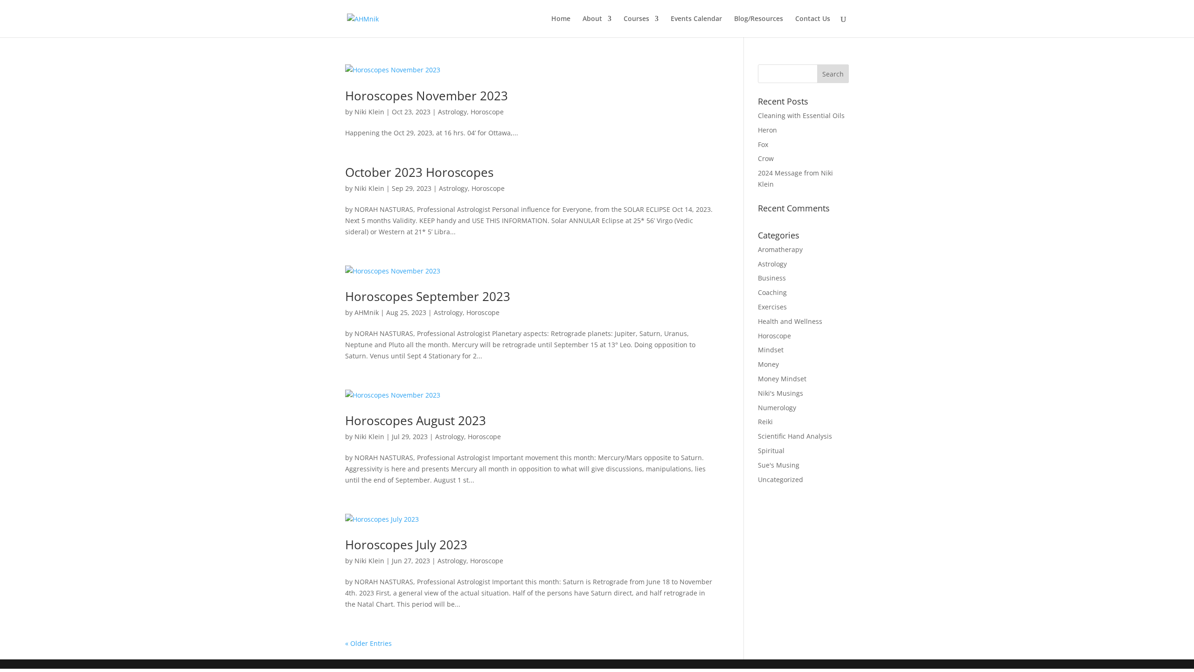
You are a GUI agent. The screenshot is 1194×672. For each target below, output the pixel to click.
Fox (763, 144)
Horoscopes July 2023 (406, 544)
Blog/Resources (758, 19)
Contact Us (812, 19)
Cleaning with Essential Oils (801, 115)
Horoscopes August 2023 (415, 420)
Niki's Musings (780, 393)
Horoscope (487, 111)
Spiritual (771, 450)
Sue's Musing (778, 465)
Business (772, 277)
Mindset (771, 349)
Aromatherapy (780, 249)
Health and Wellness (790, 321)
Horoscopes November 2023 (426, 95)
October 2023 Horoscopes (419, 172)
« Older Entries (368, 643)
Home (560, 19)
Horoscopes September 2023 (427, 296)
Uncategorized (780, 479)
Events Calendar (696, 19)
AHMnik (366, 312)
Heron (767, 130)
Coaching (772, 292)
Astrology (452, 111)
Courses (636, 19)
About (592, 19)
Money (768, 364)
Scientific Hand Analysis (795, 436)
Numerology (777, 407)
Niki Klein (369, 111)
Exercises (772, 306)
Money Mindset (782, 378)
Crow (766, 158)
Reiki (765, 421)
